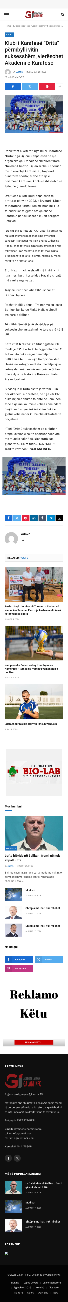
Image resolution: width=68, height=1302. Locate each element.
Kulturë (18, 1292)
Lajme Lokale (30, 1282)
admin (19, 72)
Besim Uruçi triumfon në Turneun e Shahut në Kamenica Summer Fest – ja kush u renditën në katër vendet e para (33, 610)
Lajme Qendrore (52, 1282)
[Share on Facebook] (13, 86)
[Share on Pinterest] (47, 86)
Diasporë (54, 1287)
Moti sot (30, 890)
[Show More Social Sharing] (59, 86)
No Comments (16, 77)
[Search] (62, 14)
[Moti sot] (13, 894)
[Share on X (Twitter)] (30, 86)
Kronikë (40, 1287)
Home (8, 26)
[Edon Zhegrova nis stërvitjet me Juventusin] (34, 701)
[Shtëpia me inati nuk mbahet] (13, 912)
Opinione (11, 848)
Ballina (15, 1282)
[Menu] (6, 14)
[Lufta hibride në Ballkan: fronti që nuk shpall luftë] (34, 833)
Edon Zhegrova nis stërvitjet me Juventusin (31, 723)
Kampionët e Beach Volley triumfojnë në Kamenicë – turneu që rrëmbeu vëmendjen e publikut (31, 669)
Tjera (55, 1292)
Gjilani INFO (53, 1274)
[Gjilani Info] (34, 14)
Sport (9, 34)
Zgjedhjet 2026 (22, 1287)
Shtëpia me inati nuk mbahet (43, 908)
